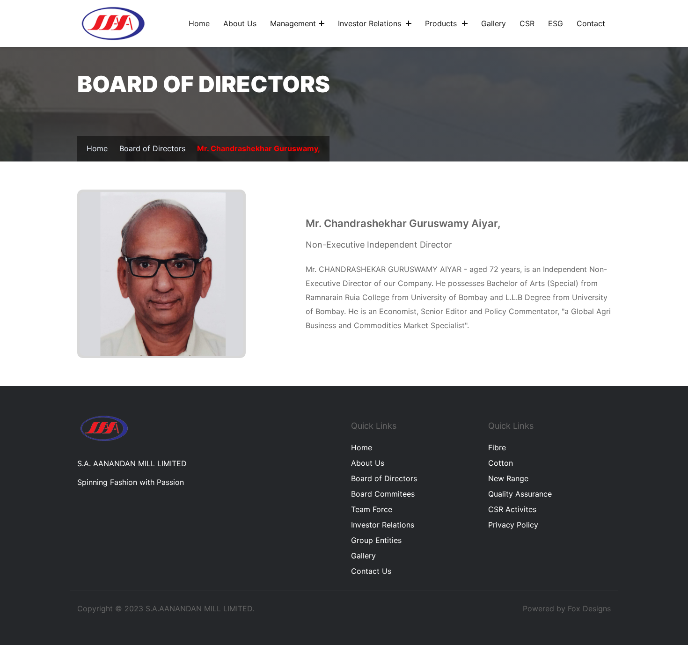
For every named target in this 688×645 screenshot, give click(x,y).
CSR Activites (512, 509)
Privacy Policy (513, 524)
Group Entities (376, 540)
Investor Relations (370, 23)
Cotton (500, 463)
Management (293, 23)
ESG (555, 23)
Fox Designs (589, 608)
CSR (527, 23)
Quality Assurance (520, 493)
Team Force (371, 509)
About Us (367, 463)
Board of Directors (152, 148)
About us (239, 23)
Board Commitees (383, 493)
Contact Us (371, 571)
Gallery (493, 23)
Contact (591, 23)
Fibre (497, 447)
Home (199, 23)
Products (442, 23)
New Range (508, 478)
